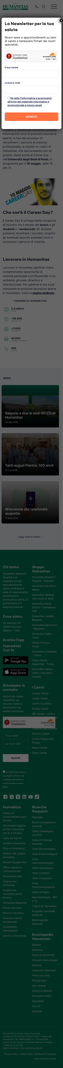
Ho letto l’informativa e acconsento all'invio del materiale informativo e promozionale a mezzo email (30, 102)
